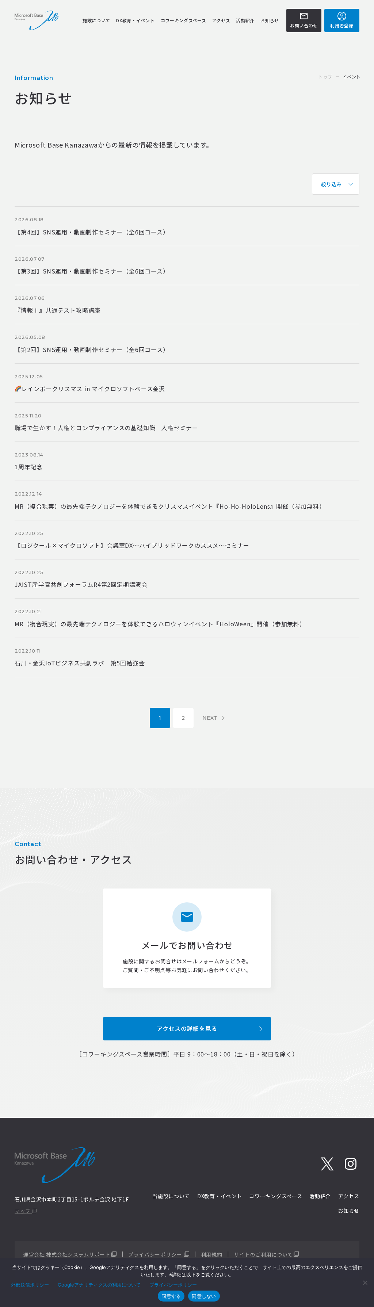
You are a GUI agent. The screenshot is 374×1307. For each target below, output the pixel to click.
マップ (23, 1211)
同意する (171, 1296)
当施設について (171, 1196)
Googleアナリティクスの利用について (99, 1285)
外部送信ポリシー (30, 1285)
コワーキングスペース (183, 20)
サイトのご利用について (263, 1254)
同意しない (204, 1296)
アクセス (221, 20)
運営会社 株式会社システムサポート (67, 1254)
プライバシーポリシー (155, 1254)
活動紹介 (245, 20)
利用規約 (211, 1254)
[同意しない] (365, 1282)
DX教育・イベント (135, 20)
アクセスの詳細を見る (187, 1028)
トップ (325, 76)
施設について (96, 20)
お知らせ (269, 20)
